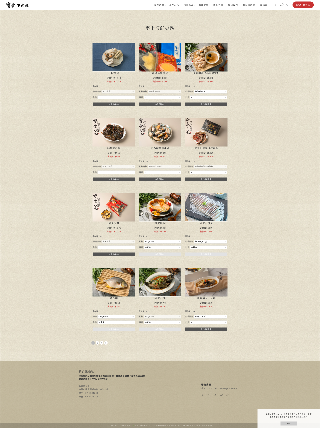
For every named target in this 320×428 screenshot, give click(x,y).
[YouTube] (223, 395)
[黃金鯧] (113, 282)
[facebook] (204, 395)
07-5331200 (91, 393)
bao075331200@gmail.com (222, 388)
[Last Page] (106, 343)
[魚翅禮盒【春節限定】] (206, 57)
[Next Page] (101, 343)
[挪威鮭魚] (160, 207)
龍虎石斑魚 (206, 223)
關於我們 (159, 5)
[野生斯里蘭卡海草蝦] (206, 132)
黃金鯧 (114, 298)
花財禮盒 (113, 73)
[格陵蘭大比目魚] (206, 282)
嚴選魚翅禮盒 (160, 73)
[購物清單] (281, 5)
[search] (288, 5)
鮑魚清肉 (113, 223)
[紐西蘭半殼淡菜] (160, 132)
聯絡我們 (233, 5)
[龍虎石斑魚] (206, 207)
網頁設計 (126, 425)
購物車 (264, 5)
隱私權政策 (301, 417)
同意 (289, 423)
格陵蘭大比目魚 (206, 298)
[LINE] (217, 395)
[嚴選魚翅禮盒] (160, 57)
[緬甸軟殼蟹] (113, 132)
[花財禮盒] (113, 57)
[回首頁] (17, 5)
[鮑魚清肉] (113, 207)
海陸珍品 (189, 5)
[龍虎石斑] (160, 282)
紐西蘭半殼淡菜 (160, 148)
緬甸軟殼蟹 (113, 148)
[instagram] (211, 395)
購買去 (306, 4)
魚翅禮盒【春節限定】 (206, 73)
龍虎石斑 (160, 298)
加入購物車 (113, 104)
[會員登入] (275, 5)
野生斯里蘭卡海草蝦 (206, 148)
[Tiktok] (229, 395)
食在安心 (174, 5)
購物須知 (218, 5)
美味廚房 (203, 5)
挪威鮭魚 (160, 223)
